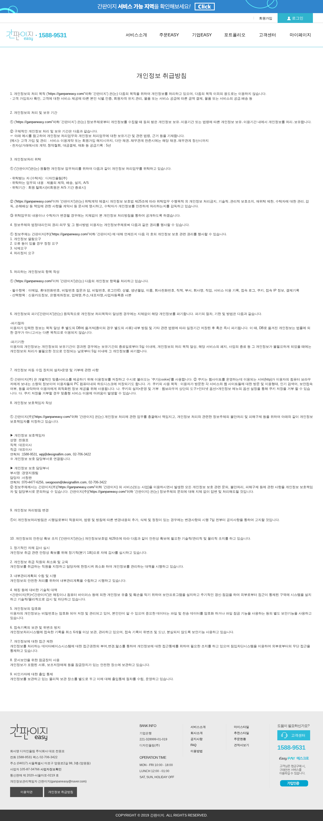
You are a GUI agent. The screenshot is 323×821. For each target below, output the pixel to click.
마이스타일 (241, 727)
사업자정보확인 (51, 769)
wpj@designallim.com (55, 454)
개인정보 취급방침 (60, 792)
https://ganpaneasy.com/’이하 (70, 94)
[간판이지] (19, 35)
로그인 (297, 18)
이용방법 (197, 751)
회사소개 (197, 733)
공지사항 (197, 739)
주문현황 (240, 739)
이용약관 (26, 792)
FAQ (193, 745)
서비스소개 (198, 727)
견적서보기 (241, 745)
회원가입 (265, 18)
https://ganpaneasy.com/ (34, 201)
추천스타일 (241, 733)
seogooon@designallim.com (66, 482)
